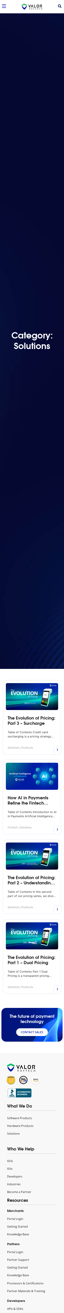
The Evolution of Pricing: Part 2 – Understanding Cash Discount (31, 883)
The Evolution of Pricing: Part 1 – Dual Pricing (31, 959)
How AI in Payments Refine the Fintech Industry (28, 803)
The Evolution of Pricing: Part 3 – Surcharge (31, 720)
